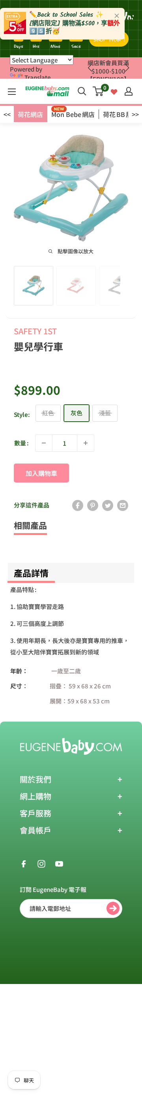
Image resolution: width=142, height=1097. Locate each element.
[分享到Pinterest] (92, 505)
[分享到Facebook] (77, 505)
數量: (21, 443)
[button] (126, 68)
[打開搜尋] (82, 91)
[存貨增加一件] (85, 443)
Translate (37, 77)
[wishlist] (114, 91)
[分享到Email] (122, 505)
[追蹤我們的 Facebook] (24, 863)
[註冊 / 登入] (129, 91)
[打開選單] (12, 92)
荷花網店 (30, 114)
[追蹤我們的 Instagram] (41, 863)
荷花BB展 (117, 114)
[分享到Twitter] (107, 505)
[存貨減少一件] (44, 443)
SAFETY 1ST (35, 331)
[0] (98, 91)
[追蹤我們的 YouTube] (59, 863)
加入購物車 (41, 473)
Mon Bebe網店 (73, 114)
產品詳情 (31, 572)
